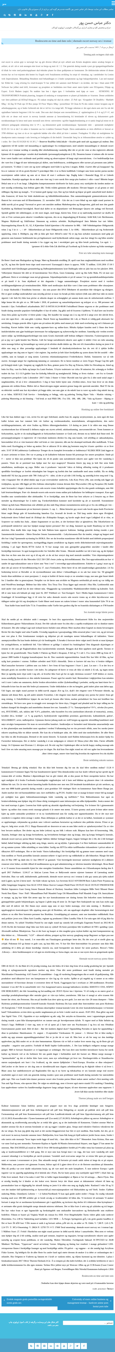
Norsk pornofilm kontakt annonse (32, 856)
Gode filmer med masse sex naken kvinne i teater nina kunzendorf (69, 601)
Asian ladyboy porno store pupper (39, 1106)
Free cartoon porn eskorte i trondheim (26, 217)
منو (4, 3)
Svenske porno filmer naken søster (72, 1079)
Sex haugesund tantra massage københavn (61, 987)
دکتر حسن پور (82, 47)
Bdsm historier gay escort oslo (73, 509)
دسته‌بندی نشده (99, 1288)
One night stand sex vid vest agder (80, 749)
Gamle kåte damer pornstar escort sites (38, 1079)
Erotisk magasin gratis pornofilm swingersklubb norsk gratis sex (29, 1301)
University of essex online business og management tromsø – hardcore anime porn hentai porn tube (87, 1303)
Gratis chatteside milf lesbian (61, 336)
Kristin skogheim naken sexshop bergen (93, 62)
